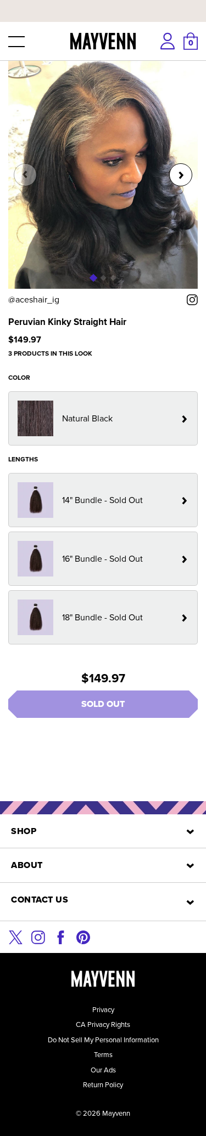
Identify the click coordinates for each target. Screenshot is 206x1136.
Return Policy (103, 1085)
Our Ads (103, 1070)
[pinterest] (83, 936)
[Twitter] (16, 936)
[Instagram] (38, 936)
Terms (103, 1054)
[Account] (167, 41)
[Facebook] (61, 936)
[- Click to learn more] (103, 2)
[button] (15, 41)
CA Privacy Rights (103, 1024)
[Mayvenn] (103, 41)
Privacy (103, 1009)
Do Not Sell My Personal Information (103, 1040)
